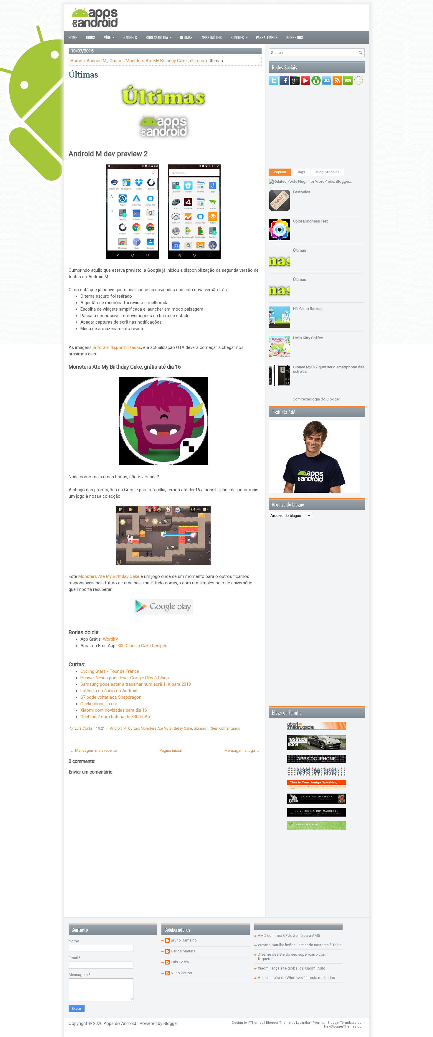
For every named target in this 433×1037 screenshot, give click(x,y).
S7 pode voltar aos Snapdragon (110, 697)
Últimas (186, 37)
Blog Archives (328, 172)
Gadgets (130, 37)
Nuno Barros (181, 973)
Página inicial (171, 750)
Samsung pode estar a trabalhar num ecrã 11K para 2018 (135, 684)
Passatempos (266, 37)
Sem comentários (225, 728)
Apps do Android (120, 1023)
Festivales (301, 192)
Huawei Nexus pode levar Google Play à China (124, 677)
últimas (197, 60)
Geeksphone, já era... (100, 703)
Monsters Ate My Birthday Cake (156, 60)
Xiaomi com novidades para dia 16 (113, 710)
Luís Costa (180, 962)
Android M (96, 60)
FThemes (255, 1023)
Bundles (239, 37)
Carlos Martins (183, 951)
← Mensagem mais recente (93, 750)
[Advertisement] (257, 17)
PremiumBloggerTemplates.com (339, 1023)
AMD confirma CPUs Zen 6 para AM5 (289, 935)
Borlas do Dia (159, 37)
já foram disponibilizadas (117, 347)
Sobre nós (294, 37)
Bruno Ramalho (184, 940)
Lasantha (303, 1023)
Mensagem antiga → (242, 750)
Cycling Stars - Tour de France (109, 671)
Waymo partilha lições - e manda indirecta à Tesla (299, 945)
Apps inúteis (211, 37)
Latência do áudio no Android (108, 690)
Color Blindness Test (310, 221)
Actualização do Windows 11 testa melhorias (296, 977)
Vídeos (109, 37)
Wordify (110, 639)
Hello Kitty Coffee (308, 338)
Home (73, 37)
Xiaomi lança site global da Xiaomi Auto (291, 968)
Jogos (90, 37)
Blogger (333, 399)
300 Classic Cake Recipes (142, 645)
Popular (280, 172)
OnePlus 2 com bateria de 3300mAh (115, 716)
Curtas (116, 60)
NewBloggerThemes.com (344, 1026)
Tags (301, 172)
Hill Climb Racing (307, 308)
